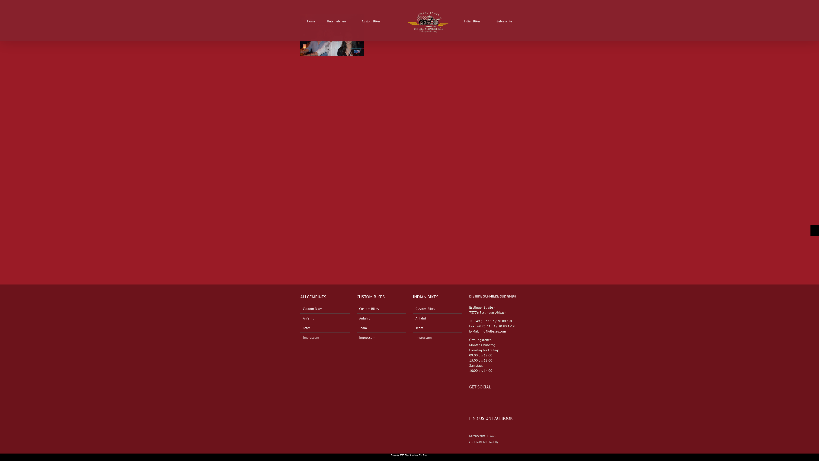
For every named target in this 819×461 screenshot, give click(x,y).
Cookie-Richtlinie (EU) (483, 442)
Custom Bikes (312, 308)
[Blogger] (482, 399)
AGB (492, 436)
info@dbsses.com (493, 331)
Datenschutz (477, 436)
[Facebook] (470, 399)
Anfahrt (308, 318)
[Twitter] (476, 399)
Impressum (311, 337)
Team (307, 328)
